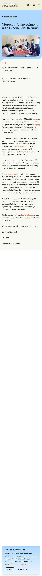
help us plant (13, 174)
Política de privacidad (20, 564)
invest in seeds (18, 146)
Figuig (37, 125)
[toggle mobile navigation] (39, 5)
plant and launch (27, 215)
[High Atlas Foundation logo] (10, 5)
